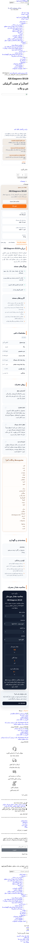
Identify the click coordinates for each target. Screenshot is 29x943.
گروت (21, 34)
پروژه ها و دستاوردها (17, 56)
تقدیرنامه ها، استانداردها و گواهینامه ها (12, 54)
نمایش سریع (25, 716)
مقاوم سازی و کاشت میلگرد (15, 39)
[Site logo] (22, 0)
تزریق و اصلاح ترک (18, 29)
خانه (26, 73)
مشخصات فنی (11, 242)
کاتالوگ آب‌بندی (18, 67)
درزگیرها (20, 32)
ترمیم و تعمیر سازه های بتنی (15, 28)
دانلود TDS (14, 206)
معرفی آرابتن (19, 65)
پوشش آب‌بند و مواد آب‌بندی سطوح (13, 26)
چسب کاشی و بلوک (17, 31)
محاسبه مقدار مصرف (14, 201)
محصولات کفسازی (17, 35)
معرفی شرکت (19, 53)
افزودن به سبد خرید (22, 177)
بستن (27, 927)
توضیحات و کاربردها (21, 242)
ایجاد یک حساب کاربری (23, 936)
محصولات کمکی (18, 37)
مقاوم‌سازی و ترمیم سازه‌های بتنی (13, 46)
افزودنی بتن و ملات (17, 24)
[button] (23, 730)
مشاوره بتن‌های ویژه (17, 45)
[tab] (22, 181)
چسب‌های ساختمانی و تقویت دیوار (13, 40)
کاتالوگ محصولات (18, 63)
